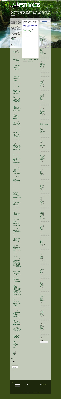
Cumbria (41, 123)
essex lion (41, 134)
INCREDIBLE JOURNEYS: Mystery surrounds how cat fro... (16, 111)
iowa (40, 171)
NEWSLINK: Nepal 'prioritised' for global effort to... (16, 97)
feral (40, 140)
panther (41, 246)
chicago (41, 109)
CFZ (12, 362)
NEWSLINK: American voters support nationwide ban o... (17, 217)
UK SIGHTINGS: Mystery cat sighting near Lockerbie (17, 156)
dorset (40, 130)
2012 (13, 358)
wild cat (41, 330)
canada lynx (41, 101)
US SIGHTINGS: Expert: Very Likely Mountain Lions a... (16, 106)
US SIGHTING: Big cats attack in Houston (16, 193)
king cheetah (41, 185)
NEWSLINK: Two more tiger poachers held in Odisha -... (17, 91)
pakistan (41, 243)
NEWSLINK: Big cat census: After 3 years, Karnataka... (17, 310)
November (14, 50)
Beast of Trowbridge (42, 64)
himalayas (41, 157)
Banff (40, 61)
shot (40, 274)
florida (40, 144)
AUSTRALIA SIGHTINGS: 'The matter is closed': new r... (16, 169)
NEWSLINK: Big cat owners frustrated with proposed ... (17, 272)
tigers (40, 303)
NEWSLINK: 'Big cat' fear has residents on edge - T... (16, 58)
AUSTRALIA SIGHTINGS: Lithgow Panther (16, 154)
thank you (41, 299)
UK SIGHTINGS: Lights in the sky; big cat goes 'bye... (16, 60)
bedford (41, 65)
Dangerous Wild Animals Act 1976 (44, 124)
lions (40, 199)
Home (30, 59)
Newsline (41, 228)
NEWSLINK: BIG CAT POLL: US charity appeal (17, 185)
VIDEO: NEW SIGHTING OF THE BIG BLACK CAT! (17, 243)
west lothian (41, 328)
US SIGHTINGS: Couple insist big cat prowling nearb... (16, 214)
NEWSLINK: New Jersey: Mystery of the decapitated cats (16, 221)
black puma (41, 82)
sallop (40, 268)
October (14, 51)
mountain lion (41, 211)
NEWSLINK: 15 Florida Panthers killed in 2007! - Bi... (16, 53)
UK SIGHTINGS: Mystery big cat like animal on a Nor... (17, 141)
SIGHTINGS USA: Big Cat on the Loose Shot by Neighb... (16, 248)
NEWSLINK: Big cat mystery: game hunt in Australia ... (17, 260)
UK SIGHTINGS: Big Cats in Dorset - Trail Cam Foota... (17, 301)
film (40, 142)
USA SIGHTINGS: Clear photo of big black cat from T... (16, 67)
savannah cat (41, 270)
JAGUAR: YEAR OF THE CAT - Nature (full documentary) (16, 78)
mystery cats (41, 215)
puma (40, 258)
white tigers (41, 329)
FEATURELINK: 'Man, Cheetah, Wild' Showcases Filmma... (16, 328)
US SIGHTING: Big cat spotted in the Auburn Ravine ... (16, 205)
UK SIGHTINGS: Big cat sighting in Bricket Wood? (17, 146)
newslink (41, 229)
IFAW (40, 163)
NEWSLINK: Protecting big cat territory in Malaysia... (17, 264)
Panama (41, 245)
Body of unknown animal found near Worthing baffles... (16, 122)
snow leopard (41, 281)
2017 (13, 43)
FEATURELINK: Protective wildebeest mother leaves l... (17, 325)
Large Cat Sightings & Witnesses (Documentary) (17, 83)
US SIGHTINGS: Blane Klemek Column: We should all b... (16, 333)
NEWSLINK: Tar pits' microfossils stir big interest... (16, 70)
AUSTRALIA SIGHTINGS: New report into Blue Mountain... (16, 137)
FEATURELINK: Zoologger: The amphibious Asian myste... (16, 238)
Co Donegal (41, 112)
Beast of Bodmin (42, 62)
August (14, 348)
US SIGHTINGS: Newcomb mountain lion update (16, 167)
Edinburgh (41, 132)
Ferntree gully (42, 141)
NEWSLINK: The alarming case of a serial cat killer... (17, 312)
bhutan (41, 68)
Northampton (41, 232)
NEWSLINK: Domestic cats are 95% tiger (16, 162)
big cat (41, 69)
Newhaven (41, 226)
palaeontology (42, 244)
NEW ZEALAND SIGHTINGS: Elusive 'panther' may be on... (16, 81)
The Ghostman (42, 300)
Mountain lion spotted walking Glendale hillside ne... (16, 94)
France (41, 147)
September (14, 347)
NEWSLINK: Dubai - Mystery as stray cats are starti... (17, 258)
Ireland (41, 173)
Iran (40, 172)
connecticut (41, 113)
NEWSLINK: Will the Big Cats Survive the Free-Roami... (16, 341)
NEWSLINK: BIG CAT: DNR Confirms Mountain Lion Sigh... (16, 114)
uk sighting (41, 311)
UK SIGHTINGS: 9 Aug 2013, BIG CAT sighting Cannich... (16, 241)
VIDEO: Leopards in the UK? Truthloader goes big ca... (17, 128)
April (13, 353)
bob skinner (41, 86)
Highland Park (42, 155)
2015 (13, 45)
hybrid (40, 160)
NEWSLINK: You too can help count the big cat (16, 207)
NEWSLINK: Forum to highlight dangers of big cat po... (16, 338)
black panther (41, 81)
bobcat (41, 87)
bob (40, 85)
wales (40, 325)
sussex (41, 289)
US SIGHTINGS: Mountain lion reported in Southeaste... (16, 226)
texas (40, 297)
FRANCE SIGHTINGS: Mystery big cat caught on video (17, 165)
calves (40, 98)
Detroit (41, 127)
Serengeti (41, 273)
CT (40, 122)
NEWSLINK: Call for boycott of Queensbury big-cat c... (17, 256)
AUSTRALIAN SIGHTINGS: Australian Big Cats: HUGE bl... (16, 124)
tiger (40, 302)
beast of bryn (41, 63)
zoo (40, 337)
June (14, 351)
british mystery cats (42, 94)
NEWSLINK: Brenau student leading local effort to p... (17, 197)
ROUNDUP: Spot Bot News (16, 290)
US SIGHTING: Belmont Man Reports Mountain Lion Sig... (16, 101)
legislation (41, 189)
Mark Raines (41, 203)
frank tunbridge (42, 148)
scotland (41, 271)
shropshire (41, 275)
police (40, 255)
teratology (41, 295)
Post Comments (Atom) (30, 61)
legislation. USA (42, 190)
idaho (40, 162)
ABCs (40, 38)
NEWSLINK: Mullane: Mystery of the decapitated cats (16, 345)
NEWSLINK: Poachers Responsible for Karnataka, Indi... (16, 160)
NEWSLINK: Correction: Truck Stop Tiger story (16, 219)
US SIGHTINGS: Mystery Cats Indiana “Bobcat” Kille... (16, 234)
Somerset (41, 282)
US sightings (41, 315)
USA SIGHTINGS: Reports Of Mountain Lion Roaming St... (16, 305)
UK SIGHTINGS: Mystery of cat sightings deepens (17, 294)
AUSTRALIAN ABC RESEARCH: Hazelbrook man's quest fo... (16, 336)
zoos (40, 338)
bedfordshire (41, 66)
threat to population (42, 301)
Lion (40, 198)
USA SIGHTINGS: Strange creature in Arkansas (16, 72)
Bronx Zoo (41, 95)
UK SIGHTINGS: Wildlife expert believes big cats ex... (16, 89)
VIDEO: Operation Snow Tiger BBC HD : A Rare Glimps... (16, 135)
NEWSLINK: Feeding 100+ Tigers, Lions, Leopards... (17, 86)
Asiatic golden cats (42, 53)
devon (40, 128)
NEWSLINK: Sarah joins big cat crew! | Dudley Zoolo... (17, 262)
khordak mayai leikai (42, 183)
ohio (40, 239)
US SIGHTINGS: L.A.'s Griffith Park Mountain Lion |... (16, 195)
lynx (40, 200)
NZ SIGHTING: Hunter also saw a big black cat (16, 103)
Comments (14, 367)
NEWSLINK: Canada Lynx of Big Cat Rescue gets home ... (17, 282)
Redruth (41, 260)
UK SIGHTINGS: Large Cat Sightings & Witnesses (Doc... (16, 246)
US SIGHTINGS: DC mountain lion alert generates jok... (16, 314)
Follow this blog (44, 21)
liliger (40, 197)
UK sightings (41, 312)
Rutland (41, 267)
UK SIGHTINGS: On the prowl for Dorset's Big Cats (16, 150)
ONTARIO (41, 241)
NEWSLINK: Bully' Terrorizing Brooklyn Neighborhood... (16, 277)
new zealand (41, 225)
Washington (41, 326)
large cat (41, 188)
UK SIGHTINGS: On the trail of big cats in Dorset (17, 183)
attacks (41, 55)
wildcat (41, 331)
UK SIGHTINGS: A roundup (16, 303)
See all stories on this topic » (27, 30)
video (40, 323)
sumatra (41, 287)
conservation (41, 114)
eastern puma (42, 131)
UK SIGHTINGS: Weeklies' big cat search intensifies (16, 158)
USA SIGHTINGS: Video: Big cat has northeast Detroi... (17, 55)
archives (41, 49)
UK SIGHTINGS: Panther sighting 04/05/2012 (16, 76)
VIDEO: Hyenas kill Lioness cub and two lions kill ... (16, 252)
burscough (41, 96)
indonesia (41, 170)
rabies (40, 259)
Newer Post (25, 59)
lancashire (41, 187)
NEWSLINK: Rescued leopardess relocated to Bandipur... (16, 119)
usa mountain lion (42, 317)
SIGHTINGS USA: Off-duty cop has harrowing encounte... (16, 179)
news (40, 227)
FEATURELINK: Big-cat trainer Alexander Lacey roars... (16, 322)
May (13, 352)
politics (41, 256)
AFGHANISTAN (42, 39)
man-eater (41, 201)
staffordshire (41, 284)
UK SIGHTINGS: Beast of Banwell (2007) (16, 287)
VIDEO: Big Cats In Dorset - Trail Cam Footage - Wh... (17, 132)
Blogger (39, 392)
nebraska (41, 217)
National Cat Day (42, 216)
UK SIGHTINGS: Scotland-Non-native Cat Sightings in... (16, 231)
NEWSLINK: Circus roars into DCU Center (16, 254)
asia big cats (41, 52)
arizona (41, 50)
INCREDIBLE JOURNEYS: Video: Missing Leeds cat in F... (17, 108)
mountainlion (41, 213)
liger (40, 196)
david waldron (42, 126)
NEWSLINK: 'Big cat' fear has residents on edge (16, 65)
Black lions (41, 80)
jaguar (40, 176)
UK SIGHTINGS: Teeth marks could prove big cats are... (16, 317)
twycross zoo (41, 309)
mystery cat (41, 214)
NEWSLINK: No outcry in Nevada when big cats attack (16, 181)
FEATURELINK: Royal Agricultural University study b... (16, 308)
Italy (40, 175)
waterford (41, 327)
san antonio (41, 269)
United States (41, 314)
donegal (41, 129)
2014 (13, 46)
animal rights (41, 48)
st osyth (41, 283)
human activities (42, 158)
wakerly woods (42, 324)
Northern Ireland (42, 233)
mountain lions (42, 212)
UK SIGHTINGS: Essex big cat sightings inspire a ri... (17, 139)
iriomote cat (41, 174)
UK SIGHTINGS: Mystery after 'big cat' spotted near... (16, 144)
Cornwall (41, 115)
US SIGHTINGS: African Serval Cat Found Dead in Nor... (17, 299)
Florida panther (42, 145)
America (41, 41)
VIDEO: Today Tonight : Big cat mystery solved (17, 130)
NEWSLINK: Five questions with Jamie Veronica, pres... (16, 320)
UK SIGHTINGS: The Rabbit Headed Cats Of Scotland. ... (17, 292)
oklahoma (41, 240)
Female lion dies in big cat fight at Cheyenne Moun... (17, 172)
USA (40, 316)
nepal (40, 219)
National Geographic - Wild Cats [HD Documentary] (16, 99)
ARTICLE (41, 51)
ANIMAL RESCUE (42, 47)
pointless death (42, 253)
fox (40, 146)
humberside (41, 159)
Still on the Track (42, 285)
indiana (41, 169)
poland (41, 254)
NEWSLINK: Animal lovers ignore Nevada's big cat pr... (16, 174)
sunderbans (41, 288)
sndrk (33, 392)
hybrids (41, 161)
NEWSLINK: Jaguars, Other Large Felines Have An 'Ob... (17, 191)
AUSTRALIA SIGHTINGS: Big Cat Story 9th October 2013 (17, 229)
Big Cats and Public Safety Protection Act (43, 74)
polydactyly (41, 257)
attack (40, 54)
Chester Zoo (41, 108)
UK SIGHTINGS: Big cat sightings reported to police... (16, 63)
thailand (41, 298)
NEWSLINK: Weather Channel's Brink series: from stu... (16, 200)
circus (40, 110)
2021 (13, 38)
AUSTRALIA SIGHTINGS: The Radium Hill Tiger (16, 148)
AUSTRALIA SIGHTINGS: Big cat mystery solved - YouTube (16, 212)
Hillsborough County (42, 156)
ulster (40, 313)
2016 (13, 44)
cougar (41, 116)
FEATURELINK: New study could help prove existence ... (16, 285)
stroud (40, 286)
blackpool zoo (42, 84)
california (41, 97)
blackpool (41, 83)
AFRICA (41, 40)
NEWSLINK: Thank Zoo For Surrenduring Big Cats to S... (17, 330)
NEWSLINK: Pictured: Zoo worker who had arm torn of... (17, 266)
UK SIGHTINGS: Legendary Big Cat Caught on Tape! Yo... (17, 203)
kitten (40, 186)
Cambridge (41, 99)
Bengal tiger (41, 67)
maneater (41, 202)
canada (41, 100)
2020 (13, 39)
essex (40, 133)
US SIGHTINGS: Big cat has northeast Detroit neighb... (17, 289)
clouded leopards (42, 111)
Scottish (41, 272)
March (14, 354)
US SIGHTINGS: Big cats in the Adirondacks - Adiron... (17, 209)
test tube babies (42, 296)
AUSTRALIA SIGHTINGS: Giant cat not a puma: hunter (16, 269)
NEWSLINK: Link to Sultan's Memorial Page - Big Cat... (17, 279)
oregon (41, 242)
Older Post (36, 59)
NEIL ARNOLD (42, 218)
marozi (41, 204)
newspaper (41, 230)
